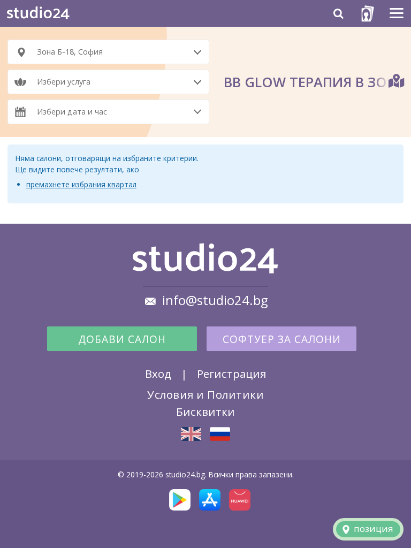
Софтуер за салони (282, 339)
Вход (158, 373)
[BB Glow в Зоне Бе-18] (220, 433)
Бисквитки (205, 411)
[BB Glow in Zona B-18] (191, 434)
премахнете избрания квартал (81, 184)
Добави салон (122, 339)
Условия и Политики (205, 394)
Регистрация (231, 373)
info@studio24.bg (215, 300)
